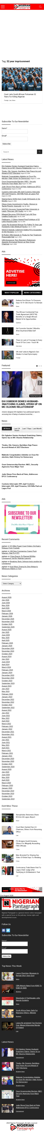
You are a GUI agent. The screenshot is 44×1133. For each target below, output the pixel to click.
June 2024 (6, 662)
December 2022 (8, 699)
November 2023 (8, 678)
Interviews (19, 346)
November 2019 (8, 794)
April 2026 (5, 608)
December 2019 (8, 791)
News (13, 100)
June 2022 (6, 716)
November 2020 (8, 761)
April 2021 (5, 748)
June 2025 (6, 635)
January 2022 (7, 729)
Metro (17, 979)
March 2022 (6, 724)
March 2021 (6, 751)
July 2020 (5, 772)
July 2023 (5, 689)
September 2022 (8, 708)
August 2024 (6, 656)
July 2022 (5, 713)
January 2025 (7, 646)
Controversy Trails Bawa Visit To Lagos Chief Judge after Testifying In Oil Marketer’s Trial (28, 869)
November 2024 (8, 651)
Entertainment (20, 1057)
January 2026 (7, 616)
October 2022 (7, 705)
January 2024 (7, 673)
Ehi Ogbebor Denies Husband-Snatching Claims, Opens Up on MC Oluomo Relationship (20, 167)
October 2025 (7, 624)
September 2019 (8, 799)
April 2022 (5, 721)
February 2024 (7, 670)
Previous (4, 383)
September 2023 (8, 683)
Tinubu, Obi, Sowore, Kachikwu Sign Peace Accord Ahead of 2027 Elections (19, 446)
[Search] (40, 7)
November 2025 (8, 622)
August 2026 (6, 597)
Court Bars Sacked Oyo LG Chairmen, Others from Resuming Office (29, 829)
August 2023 (6, 686)
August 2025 (6, 630)
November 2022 (8, 702)
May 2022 (5, 718)
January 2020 (7, 788)
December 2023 (8, 675)
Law (10, 100)
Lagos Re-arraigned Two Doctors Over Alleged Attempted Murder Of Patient (29, 1025)
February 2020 (7, 785)
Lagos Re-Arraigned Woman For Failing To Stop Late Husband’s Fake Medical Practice (22, 226)
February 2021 (7, 753)
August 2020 (6, 769)
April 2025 (5, 640)
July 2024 (5, 659)
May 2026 (5, 605)
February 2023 (7, 694)
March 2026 (6, 611)
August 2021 (6, 737)
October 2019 (7, 796)
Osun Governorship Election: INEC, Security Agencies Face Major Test (19, 182)
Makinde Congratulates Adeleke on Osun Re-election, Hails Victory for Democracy (19, 177)
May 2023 (5, 691)
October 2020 (7, 764)
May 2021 (5, 745)
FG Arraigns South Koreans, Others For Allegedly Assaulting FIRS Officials (28, 843)
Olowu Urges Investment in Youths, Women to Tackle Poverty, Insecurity (19, 205)
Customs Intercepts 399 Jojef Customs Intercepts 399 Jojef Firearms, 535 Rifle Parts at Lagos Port (21, 193)
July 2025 (5, 632)
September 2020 (8, 767)
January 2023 (7, 697)
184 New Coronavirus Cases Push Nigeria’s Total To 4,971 (19, 552)
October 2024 (7, 654)
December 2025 (8, 619)
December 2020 (8, 759)
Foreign (6, 100)
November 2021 (8, 734)
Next (40, 383)
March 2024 (6, 667)
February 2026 (7, 613)
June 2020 (6, 775)
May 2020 (5, 777)
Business (18, 991)
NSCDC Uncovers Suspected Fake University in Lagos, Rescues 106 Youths (20, 210)
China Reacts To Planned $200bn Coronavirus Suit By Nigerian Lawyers (18, 557)
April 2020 (5, 780)
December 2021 (8, 732)
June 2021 (6, 742)
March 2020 (6, 783)
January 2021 (7, 756)
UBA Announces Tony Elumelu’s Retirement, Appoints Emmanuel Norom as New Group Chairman (19, 242)
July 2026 (5, 600)
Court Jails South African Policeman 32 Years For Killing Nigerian (20, 95)
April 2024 (5, 665)
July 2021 (5, 740)
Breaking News (20, 1071)
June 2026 (6, 603)
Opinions (18, 322)
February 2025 (7, 643)
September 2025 (8, 627)
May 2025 (5, 638)
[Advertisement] (22, 33)
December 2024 (8, 648)
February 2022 (7, 726)
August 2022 (6, 710)
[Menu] (3, 7)
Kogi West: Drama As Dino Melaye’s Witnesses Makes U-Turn (20, 568)
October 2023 (7, 681)
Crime (17, 849)
